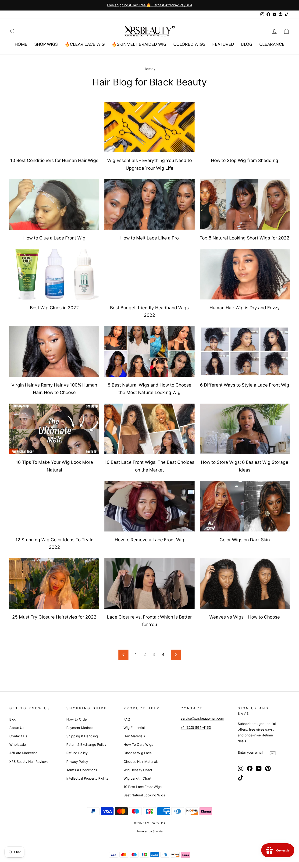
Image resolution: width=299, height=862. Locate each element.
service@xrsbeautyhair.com (202, 718)
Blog (246, 44)
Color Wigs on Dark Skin (245, 539)
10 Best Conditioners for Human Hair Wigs (54, 160)
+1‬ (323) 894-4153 (196, 727)
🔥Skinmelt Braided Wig (139, 44)
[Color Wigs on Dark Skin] (245, 506)
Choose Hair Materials (141, 761)
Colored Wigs (189, 44)
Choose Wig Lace (138, 753)
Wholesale (17, 744)
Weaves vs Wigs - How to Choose (244, 617)
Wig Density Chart (138, 770)
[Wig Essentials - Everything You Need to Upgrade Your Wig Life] (149, 127)
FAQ (127, 719)
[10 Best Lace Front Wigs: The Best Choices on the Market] (149, 429)
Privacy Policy (77, 761)
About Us (16, 728)
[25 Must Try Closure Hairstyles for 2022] (54, 583)
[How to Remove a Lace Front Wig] (149, 506)
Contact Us (18, 736)
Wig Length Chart (137, 778)
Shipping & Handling (82, 736)
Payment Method (79, 728)
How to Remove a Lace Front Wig (149, 539)
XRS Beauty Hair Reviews (29, 761)
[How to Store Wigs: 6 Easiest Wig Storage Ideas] (245, 429)
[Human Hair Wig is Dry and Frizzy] (245, 274)
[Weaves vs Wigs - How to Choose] (245, 583)
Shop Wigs (46, 44)
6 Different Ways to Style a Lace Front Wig (244, 385)
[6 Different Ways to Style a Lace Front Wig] (245, 351)
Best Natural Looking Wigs (144, 795)
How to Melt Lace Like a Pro (149, 238)
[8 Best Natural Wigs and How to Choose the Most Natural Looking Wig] (149, 351)
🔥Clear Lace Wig (85, 44)
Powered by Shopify (149, 831)
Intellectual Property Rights (87, 778)
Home (21, 44)
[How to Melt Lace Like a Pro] (149, 204)
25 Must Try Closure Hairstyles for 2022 (54, 617)
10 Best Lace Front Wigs (143, 787)
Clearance (272, 44)
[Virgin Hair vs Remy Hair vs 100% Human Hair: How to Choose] (54, 351)
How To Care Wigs (138, 744)
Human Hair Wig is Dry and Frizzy (245, 307)
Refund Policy (77, 753)
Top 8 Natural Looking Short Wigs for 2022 (244, 238)
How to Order (77, 719)
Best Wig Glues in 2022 (54, 307)
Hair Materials (134, 736)
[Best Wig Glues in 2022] (54, 274)
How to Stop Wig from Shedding (244, 160)
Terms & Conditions (81, 770)
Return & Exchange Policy (86, 744)
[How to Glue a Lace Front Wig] (54, 204)
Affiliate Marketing (23, 753)
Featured (223, 44)
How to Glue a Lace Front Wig (54, 238)
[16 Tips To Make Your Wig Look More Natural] (54, 429)
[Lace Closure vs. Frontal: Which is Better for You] (149, 583)
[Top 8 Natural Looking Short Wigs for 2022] (245, 204)
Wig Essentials (135, 728)
